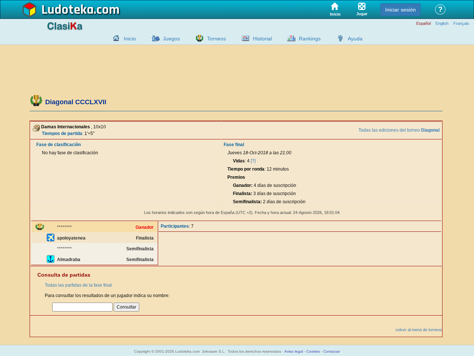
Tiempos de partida (62, 133)
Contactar (331, 351)
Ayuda (355, 39)
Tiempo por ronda (245, 169)
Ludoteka (67, 10)
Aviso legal (293, 351)
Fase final (234, 144)
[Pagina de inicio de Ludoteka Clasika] (114, 38)
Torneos (216, 39)
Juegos (171, 39)
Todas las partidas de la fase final (78, 285)
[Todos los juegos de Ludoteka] (153, 38)
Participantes (175, 226)
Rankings (310, 39)
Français (461, 24)
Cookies (313, 351)
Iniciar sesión (400, 10)
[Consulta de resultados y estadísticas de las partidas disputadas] (243, 38)
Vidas (239, 161)
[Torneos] (197, 38)
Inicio (130, 39)
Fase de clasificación (58, 144)
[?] (253, 161)
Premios (236, 177)
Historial (262, 39)
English (441, 24)
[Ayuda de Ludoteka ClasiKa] (338, 38)
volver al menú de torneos (418, 329)
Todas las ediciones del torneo (399, 130)
